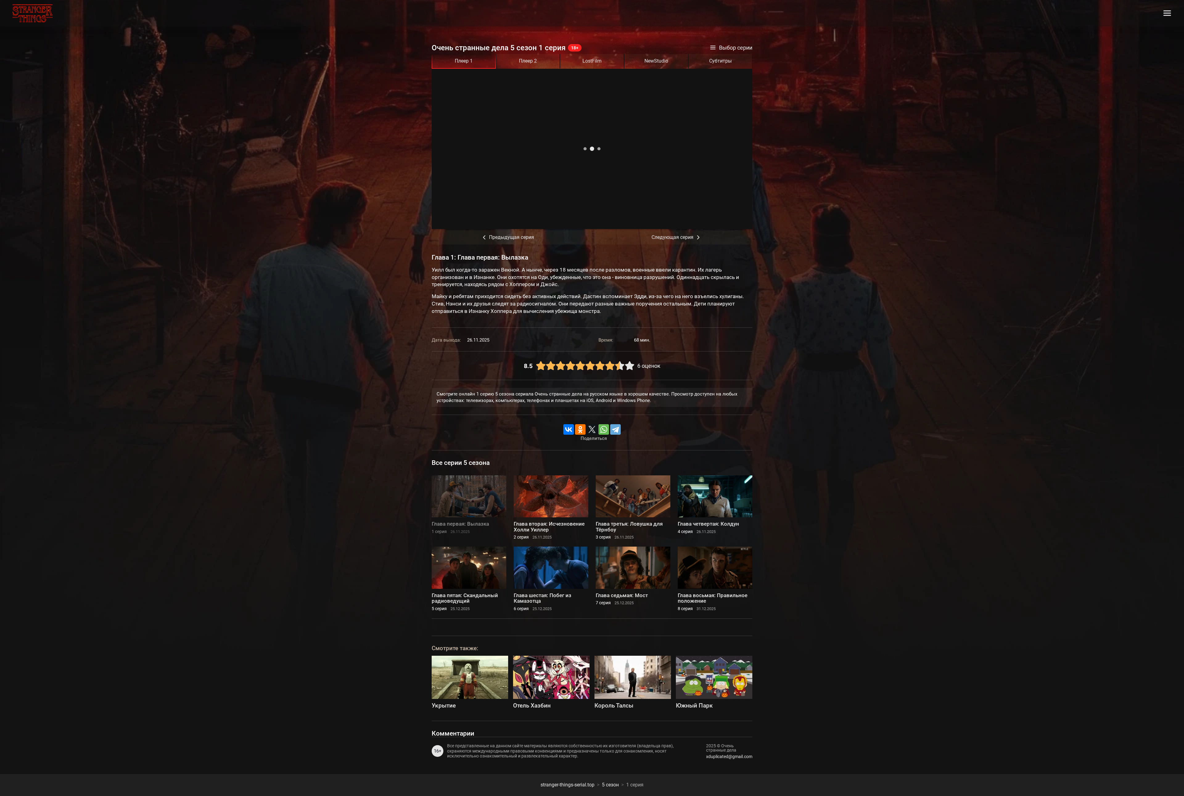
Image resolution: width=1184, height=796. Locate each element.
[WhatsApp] (603, 429)
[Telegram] (615, 429)
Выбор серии (735, 48)
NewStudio (656, 61)
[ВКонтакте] (568, 429)
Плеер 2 (528, 61)
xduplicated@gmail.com (729, 756)
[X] (592, 429)
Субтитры (720, 61)
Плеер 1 (464, 61)
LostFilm (592, 61)
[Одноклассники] (580, 429)
